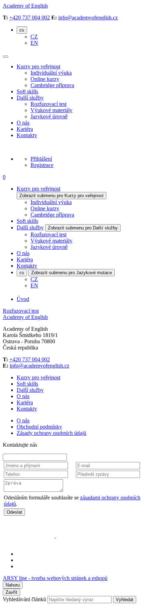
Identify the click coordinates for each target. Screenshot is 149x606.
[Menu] (5, 57)
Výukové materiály (51, 110)
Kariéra (25, 129)
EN (34, 43)
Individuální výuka (51, 73)
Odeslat (14, 512)
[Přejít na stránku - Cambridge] (82, 536)
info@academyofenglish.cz (88, 17)
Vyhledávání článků (25, 599)
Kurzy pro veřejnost (38, 66)
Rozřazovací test (48, 104)
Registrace (41, 165)
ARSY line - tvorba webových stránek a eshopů (55, 578)
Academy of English (25, 6)
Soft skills (27, 91)
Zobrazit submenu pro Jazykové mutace (71, 272)
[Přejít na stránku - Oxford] (29, 536)
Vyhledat (124, 599)
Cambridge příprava (52, 85)
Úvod (23, 299)
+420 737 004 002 (29, 17)
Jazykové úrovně (49, 116)
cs (21, 30)
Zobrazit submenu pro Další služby (83, 227)
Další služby (30, 98)
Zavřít (11, 592)
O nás (23, 123)
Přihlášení (41, 159)
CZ (34, 37)
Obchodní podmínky (39, 427)
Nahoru (13, 585)
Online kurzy (44, 79)
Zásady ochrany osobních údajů (51, 433)
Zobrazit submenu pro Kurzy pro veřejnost (61, 195)
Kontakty (27, 135)
